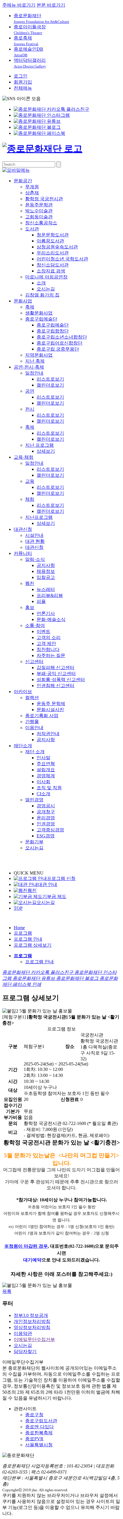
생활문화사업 (39, 312)
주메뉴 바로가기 (18, 5)
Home (19, 927)
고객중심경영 (50, 829)
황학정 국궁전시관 (44, 198)
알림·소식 (35, 559)
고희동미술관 (39, 216)
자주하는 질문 (51, 655)
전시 (29, 409)
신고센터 (34, 661)
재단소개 (23, 745)
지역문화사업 (39, 355)
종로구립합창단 (53, 331)
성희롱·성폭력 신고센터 (61, 679)
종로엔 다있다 (39, 1426)
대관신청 (23, 529)
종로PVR (34, 1438)
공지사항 (46, 565)
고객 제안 (46, 643)
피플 (41, 601)
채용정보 (46, 571)
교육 (29, 481)
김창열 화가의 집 (42, 294)
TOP (18, 908)
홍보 (29, 607)
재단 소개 (35, 751)
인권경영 (46, 823)
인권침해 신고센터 (55, 685)
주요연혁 (46, 763)
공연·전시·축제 (29, 367)
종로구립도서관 (41, 1420)
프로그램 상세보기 (32, 945)
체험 (29, 499)
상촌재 (32, 192)
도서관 (32, 228)
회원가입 (23, 82)
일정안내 (34, 373)
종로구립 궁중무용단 (58, 349)
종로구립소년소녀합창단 (62, 337)
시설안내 (34, 535)
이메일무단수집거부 (34, 1339)
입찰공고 (46, 577)
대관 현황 (35, 541)
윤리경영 (46, 817)
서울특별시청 (39, 1444)
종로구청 (34, 1414)
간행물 (32, 721)
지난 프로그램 (39, 445)
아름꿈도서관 (50, 240)
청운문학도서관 (53, 234)
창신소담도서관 (53, 264)
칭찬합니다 (48, 649)
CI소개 (43, 793)
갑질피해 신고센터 (55, 667)
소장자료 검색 (51, 270)
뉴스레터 (46, 589)
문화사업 (23, 300)
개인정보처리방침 (32, 1321)
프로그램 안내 (28, 939)
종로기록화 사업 (41, 715)
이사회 (43, 781)
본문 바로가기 (51, 5)
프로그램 (23, 933)
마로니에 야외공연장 (46, 276)
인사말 (43, 757)
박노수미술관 (39, 210)
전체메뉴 (23, 88)
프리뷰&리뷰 (50, 595)
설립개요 (46, 769)
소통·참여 (35, 625)
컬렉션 (32, 697)
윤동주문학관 (39, 204)
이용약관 (23, 1333)
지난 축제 (35, 361)
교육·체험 (23, 457)
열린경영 (34, 799)
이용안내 (34, 727)
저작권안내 (48, 733)
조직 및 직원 (49, 787)
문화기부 (34, 841)
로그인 (20, 76)
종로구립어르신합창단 (59, 343)
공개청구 (46, 811)
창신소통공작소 (41, 222)
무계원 (32, 186)
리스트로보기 (50, 379)
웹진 (29, 583)
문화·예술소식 (51, 619)
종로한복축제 (39, 1432)
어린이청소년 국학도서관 (62, 258)
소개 (41, 282)
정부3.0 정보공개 (31, 1315)
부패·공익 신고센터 (56, 673)
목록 (6, 1291)
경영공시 (46, 805)
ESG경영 (46, 835)
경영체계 (46, 775)
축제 (29, 306)
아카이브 (23, 691)
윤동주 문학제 (51, 703)
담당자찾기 (25, 1351)
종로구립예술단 (41, 319)
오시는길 (46, 288)
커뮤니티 (23, 553)
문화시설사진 (50, 709)
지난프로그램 (39, 517)
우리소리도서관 (53, 252)
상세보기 (46, 451)
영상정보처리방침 (32, 1327)
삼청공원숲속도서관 (57, 246)
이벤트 (43, 631)
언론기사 (46, 613)
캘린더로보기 (50, 385)
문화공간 (23, 180)
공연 (29, 391)
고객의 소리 (49, 637)
